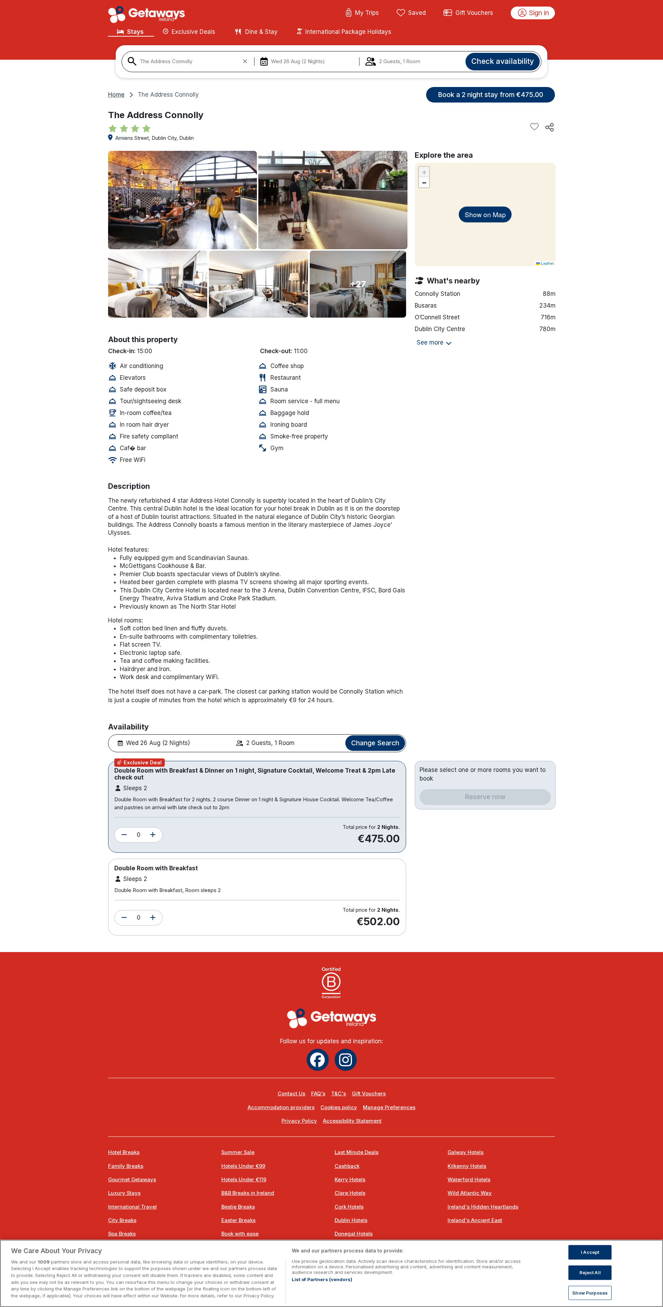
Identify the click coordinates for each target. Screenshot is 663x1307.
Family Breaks (125, 1166)
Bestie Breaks (238, 1207)
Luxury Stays (124, 1193)
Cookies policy (338, 1107)
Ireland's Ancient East (475, 1220)
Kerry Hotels (350, 1180)
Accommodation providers (281, 1107)
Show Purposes (590, 1292)
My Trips (367, 12)
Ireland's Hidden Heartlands (483, 1207)
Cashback (347, 1166)
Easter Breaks (238, 1220)
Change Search (375, 743)
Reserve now (485, 797)
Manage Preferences (389, 1107)
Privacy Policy (299, 1121)
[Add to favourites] (534, 127)
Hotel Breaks (124, 1152)
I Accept (590, 1252)
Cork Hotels (349, 1207)
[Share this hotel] (549, 127)
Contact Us (291, 1094)
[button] (124, 835)
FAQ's (318, 1094)
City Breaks (122, 1220)
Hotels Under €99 (243, 1166)
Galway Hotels (465, 1152)
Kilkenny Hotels (467, 1166)
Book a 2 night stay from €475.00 (490, 94)
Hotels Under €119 (243, 1180)
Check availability (502, 61)
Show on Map (485, 214)
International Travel (132, 1207)
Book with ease (240, 1234)
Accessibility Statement (352, 1121)
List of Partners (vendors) (322, 1279)
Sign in (539, 13)
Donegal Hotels (354, 1234)
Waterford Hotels (469, 1180)
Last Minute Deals (356, 1152)
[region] (331, 1273)
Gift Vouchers (474, 12)
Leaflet (547, 263)
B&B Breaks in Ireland (247, 1193)
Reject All (590, 1272)
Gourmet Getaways (132, 1180)
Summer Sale (237, 1152)
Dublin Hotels (351, 1220)
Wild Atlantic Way (470, 1193)
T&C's (338, 1094)
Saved (417, 12)
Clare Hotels (350, 1193)
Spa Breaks (122, 1234)
